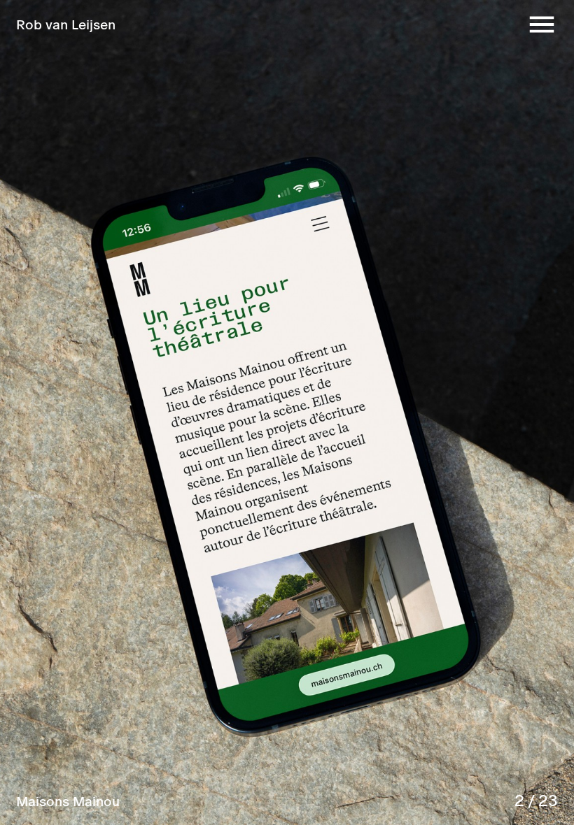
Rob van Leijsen (65, 24)
